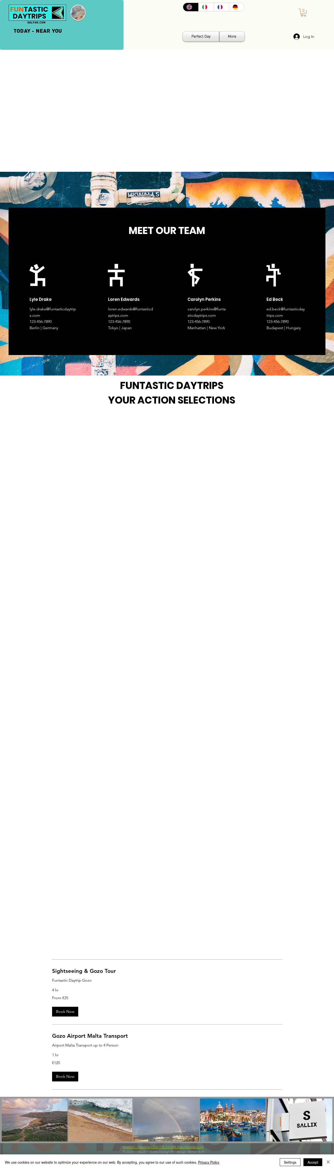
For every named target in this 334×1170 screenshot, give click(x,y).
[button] (303, 13)
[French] (221, 7)
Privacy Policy (208, 1162)
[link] (167, 971)
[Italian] (206, 7)
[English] (190, 7)
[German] (236, 7)
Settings (290, 1162)
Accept (313, 1162)
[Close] (328, 1162)
